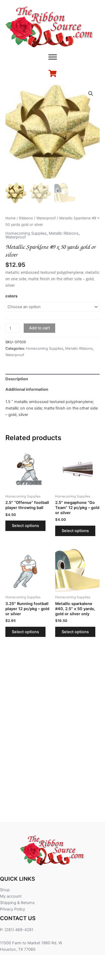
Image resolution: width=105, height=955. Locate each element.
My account (11, 896)
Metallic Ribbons (64, 233)
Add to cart (39, 328)
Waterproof (46, 218)
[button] (91, 93)
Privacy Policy (12, 909)
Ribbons (26, 218)
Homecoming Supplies (26, 233)
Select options (25, 525)
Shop (5, 889)
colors (11, 296)
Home (10, 218)
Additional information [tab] (26, 389)
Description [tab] (16, 379)
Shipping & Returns (17, 902)
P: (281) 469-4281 (16, 929)
